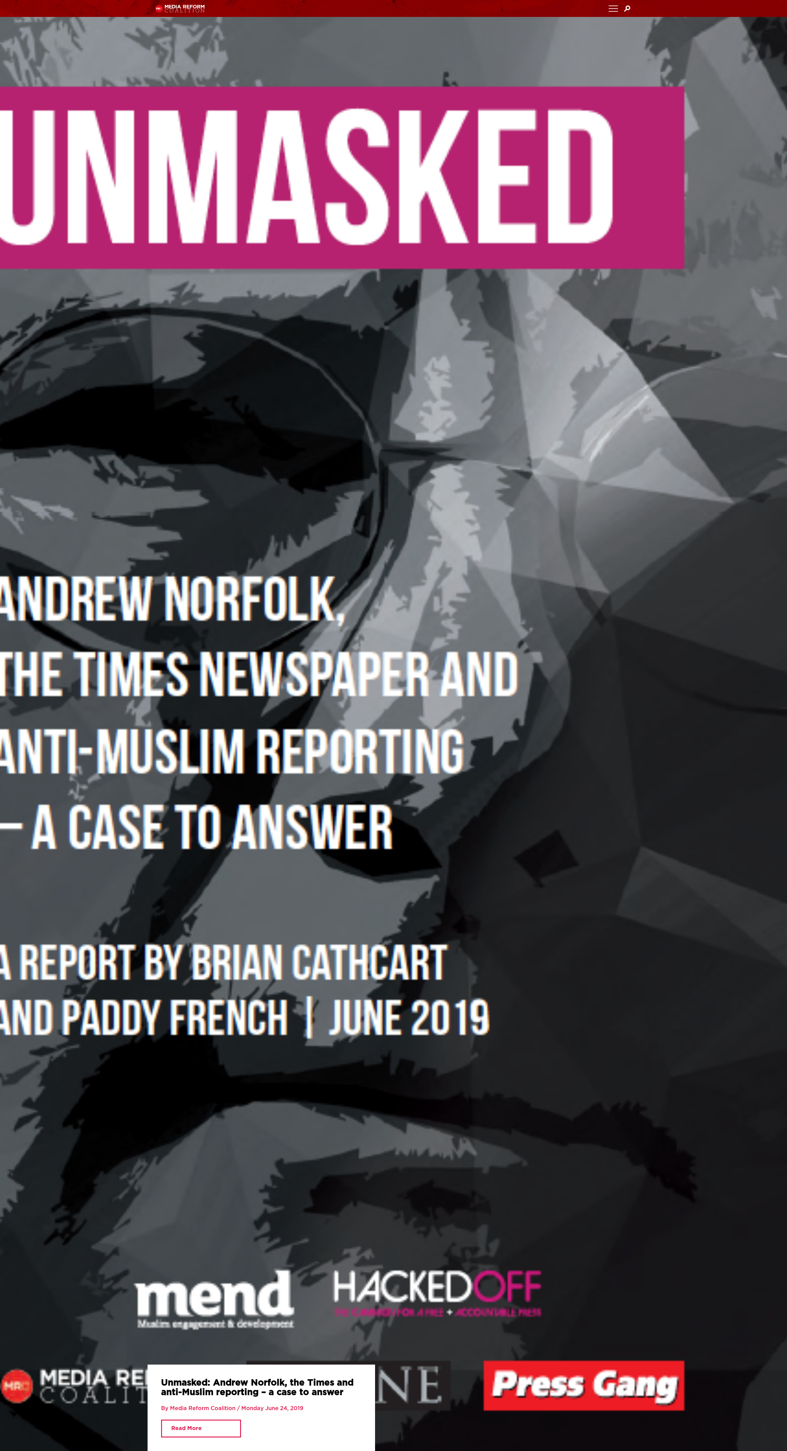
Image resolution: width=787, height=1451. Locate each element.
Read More (180, 1434)
